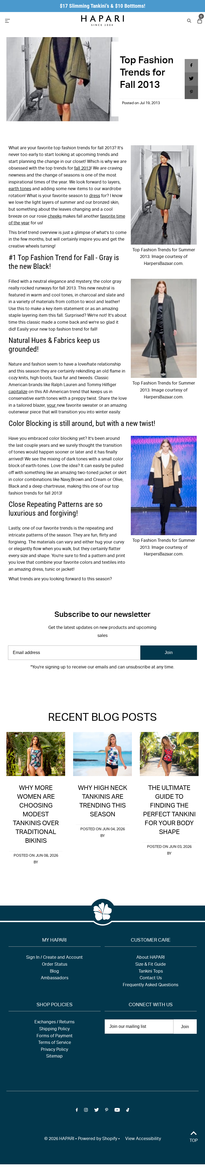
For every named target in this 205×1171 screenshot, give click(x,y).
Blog (54, 972)
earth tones (20, 189)
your (52, 406)
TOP (194, 1141)
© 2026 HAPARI (59, 1139)
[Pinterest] (106, 684)
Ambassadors (54, 978)
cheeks (55, 217)
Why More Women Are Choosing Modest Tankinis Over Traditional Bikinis (36, 815)
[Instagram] (86, 684)
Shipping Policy (54, 1029)
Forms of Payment (55, 1036)
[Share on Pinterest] (191, 92)
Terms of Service (54, 1043)
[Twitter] (96, 684)
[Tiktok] (127, 684)
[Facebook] (77, 684)
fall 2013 (82, 169)
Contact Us (151, 978)
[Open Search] (189, 20)
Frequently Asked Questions (150, 985)
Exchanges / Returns (54, 1022)
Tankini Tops (151, 972)
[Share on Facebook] (191, 65)
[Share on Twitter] (191, 79)
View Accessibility (143, 1139)
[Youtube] (117, 684)
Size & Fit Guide (150, 965)
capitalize (18, 392)
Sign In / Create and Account (54, 958)
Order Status (54, 965)
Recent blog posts (102, 718)
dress (94, 196)
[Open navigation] (32, 20)
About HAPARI (150, 958)
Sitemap (54, 1057)
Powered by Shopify (97, 1139)
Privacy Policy (54, 1050)
